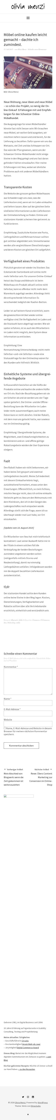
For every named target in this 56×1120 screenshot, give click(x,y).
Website (8, 719)
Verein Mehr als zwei (31, 1044)
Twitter (23, 1098)
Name (7, 698)
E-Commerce (45, 620)
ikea (5, 623)
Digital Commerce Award (28, 1047)
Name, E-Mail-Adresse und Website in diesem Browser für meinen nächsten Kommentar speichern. (28, 731)
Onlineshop (11, 623)
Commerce (36, 620)
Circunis (25, 1040)
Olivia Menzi (22, 49)
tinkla (21, 620)
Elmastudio (36, 1106)
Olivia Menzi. (20, 1102)
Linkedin (33, 1098)
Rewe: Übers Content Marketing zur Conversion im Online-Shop (40, 777)
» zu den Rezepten (26, 1069)
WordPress (43, 1102)
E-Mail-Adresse (12, 709)
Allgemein (14, 620)
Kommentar (11, 666)
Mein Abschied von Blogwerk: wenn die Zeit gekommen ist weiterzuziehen (13, 777)
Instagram (28, 1098)
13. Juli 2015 (8, 49)
